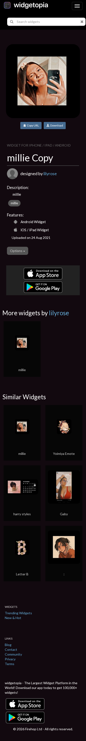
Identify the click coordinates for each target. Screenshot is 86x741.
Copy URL (32, 125)
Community (13, 654)
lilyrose (50, 173)
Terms (9, 664)
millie (14, 203)
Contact (11, 649)
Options (16, 251)
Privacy (10, 659)
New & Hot (13, 618)
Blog (8, 645)
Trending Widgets (18, 613)
